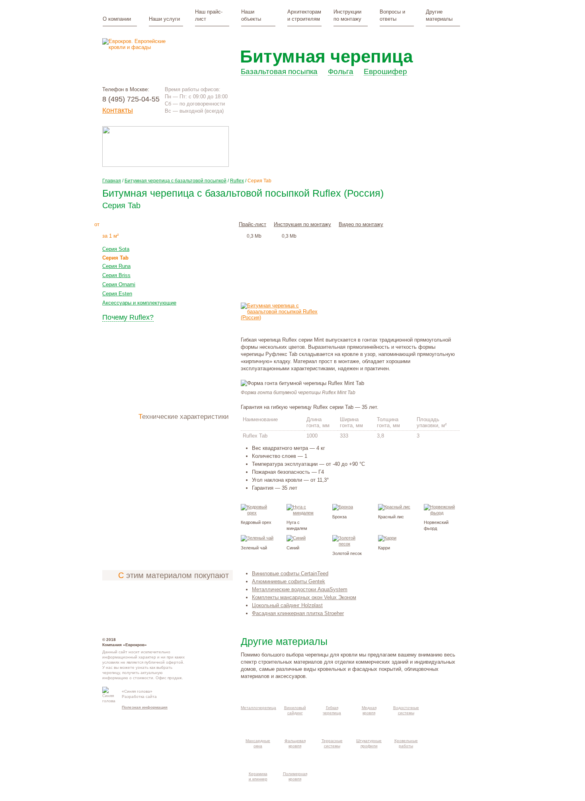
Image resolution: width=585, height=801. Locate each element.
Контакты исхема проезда (211, 694)
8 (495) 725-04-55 (131, 99)
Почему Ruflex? (128, 317)
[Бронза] (342, 506)
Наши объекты (251, 15)
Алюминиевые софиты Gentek (288, 581)
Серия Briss (116, 275)
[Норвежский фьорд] (441, 512)
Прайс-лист (252, 224)
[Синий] (296, 537)
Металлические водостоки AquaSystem (299, 589)
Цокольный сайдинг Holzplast (287, 605)
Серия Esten (117, 294)
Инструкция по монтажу (302, 224)
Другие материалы (439, 15)
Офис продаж (169, 678)
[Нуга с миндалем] (304, 512)
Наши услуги (164, 19)
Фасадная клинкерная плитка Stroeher (298, 613)
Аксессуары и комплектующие (139, 303)
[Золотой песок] (349, 543)
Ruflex (237, 181)
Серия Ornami (118, 284)
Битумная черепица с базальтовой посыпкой (175, 181)
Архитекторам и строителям (304, 15)
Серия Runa (116, 266)
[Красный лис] (394, 506)
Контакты (117, 110)
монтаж (189, 224)
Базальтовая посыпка (279, 72)
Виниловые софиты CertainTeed (290, 573)
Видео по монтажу (361, 224)
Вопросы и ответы (392, 15)
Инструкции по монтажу (347, 15)
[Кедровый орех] (258, 512)
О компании (117, 19)
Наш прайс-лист (208, 15)
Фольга (340, 72)
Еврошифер (385, 72)
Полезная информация (145, 707)
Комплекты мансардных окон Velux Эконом (304, 597)
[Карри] (387, 537)
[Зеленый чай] (257, 537)
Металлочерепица (258, 707)
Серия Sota (115, 249)
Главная (111, 181)
